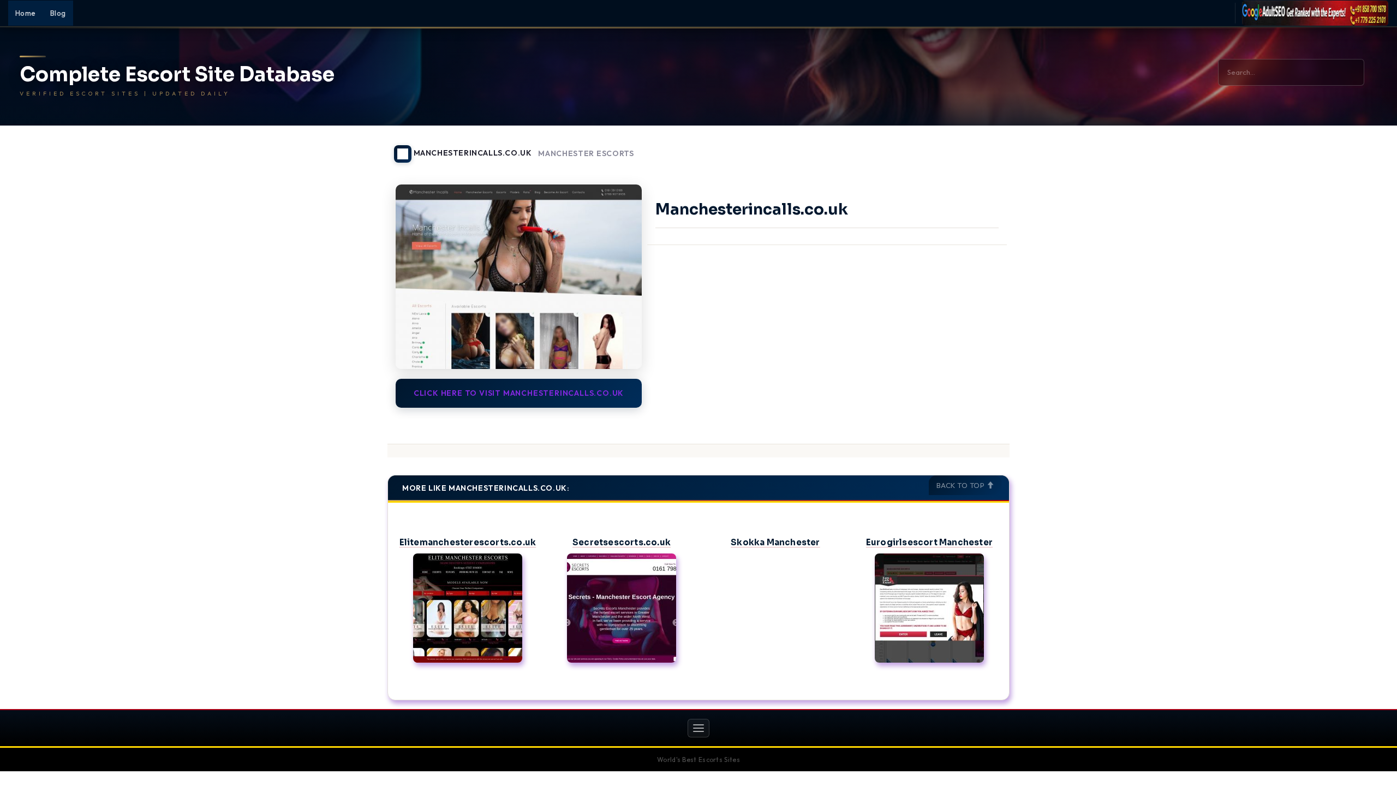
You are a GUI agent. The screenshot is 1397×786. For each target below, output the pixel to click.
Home (25, 13)
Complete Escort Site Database (177, 75)
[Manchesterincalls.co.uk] (519, 276)
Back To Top (961, 485)
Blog (58, 13)
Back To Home (981, 147)
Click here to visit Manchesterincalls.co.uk (519, 393)
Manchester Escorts (586, 154)
